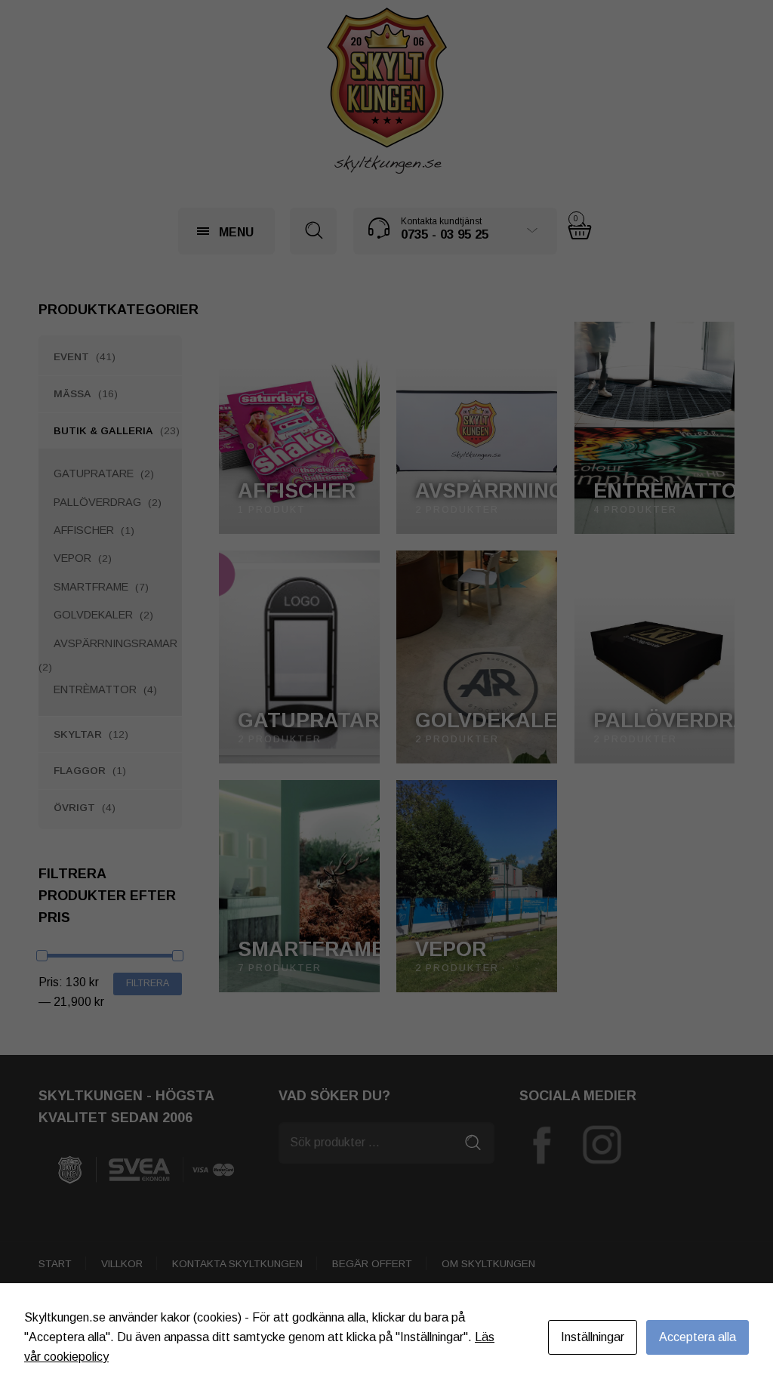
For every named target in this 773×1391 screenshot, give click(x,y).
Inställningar (592, 1337)
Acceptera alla (697, 1337)
